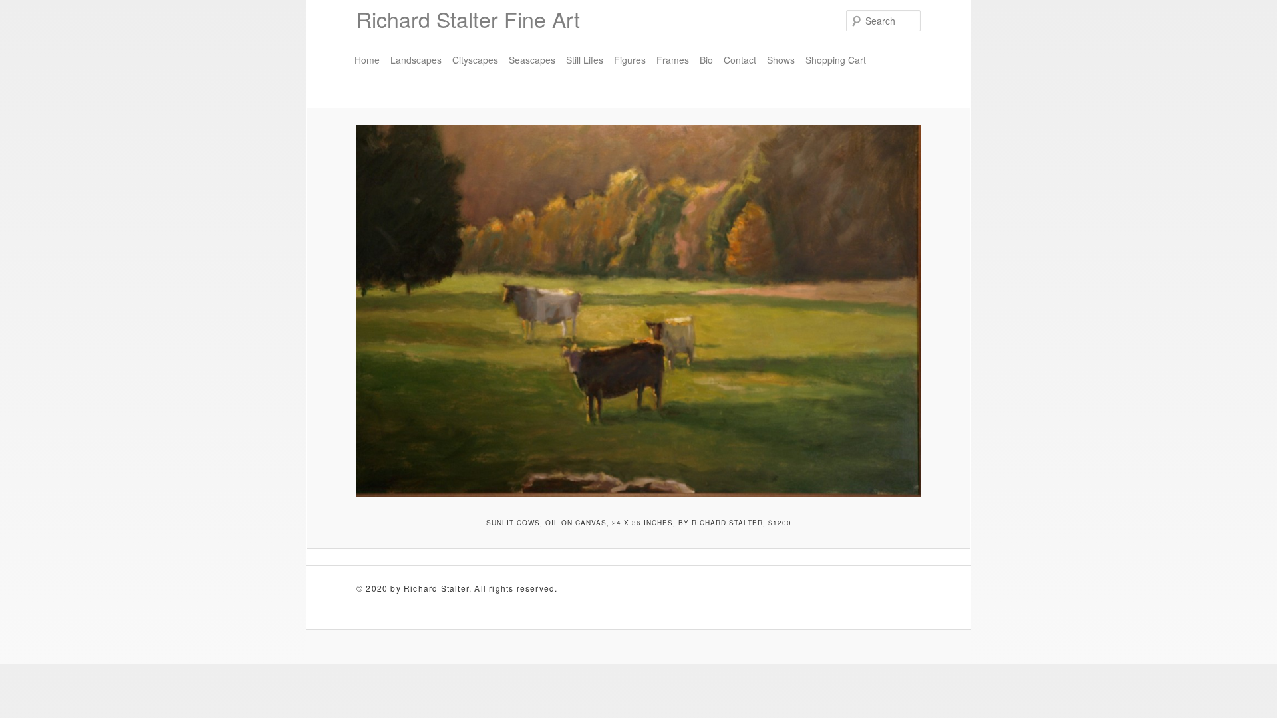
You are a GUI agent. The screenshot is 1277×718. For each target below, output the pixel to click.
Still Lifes (584, 59)
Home (367, 59)
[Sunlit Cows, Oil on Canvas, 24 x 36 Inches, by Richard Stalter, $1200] (638, 311)
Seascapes (532, 59)
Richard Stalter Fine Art (468, 18)
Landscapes (416, 59)
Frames (672, 59)
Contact (740, 59)
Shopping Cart (835, 59)
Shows (781, 59)
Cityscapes (475, 59)
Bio (706, 59)
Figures (630, 59)
